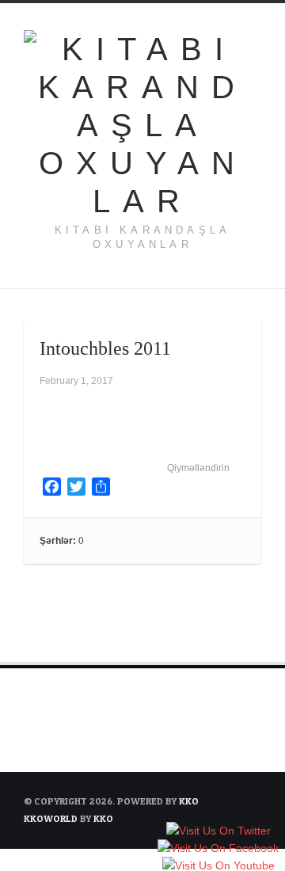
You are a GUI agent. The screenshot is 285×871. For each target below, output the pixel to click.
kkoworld (52, 818)
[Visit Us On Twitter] (218, 830)
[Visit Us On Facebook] (218, 848)
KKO (189, 801)
